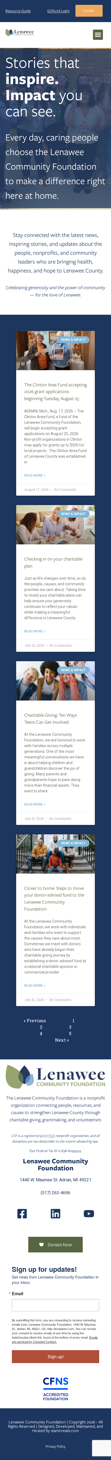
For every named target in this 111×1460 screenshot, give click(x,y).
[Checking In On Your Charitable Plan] (55, 524)
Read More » (34, 475)
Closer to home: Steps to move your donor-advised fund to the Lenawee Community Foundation (54, 898)
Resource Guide (18, 10)
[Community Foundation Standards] (55, 1389)
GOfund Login (58, 10)
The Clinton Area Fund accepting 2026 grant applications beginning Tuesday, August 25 (55, 391)
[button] (98, 35)
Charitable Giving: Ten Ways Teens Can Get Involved (50, 718)
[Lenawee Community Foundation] (19, 32)
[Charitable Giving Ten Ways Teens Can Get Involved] (55, 681)
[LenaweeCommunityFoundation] (22, 1213)
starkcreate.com (65, 1431)
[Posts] (55, 1213)
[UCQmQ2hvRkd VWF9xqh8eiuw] (89, 1213)
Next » (62, 1040)
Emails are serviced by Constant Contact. (55, 1339)
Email (17, 1293)
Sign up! (56, 1356)
